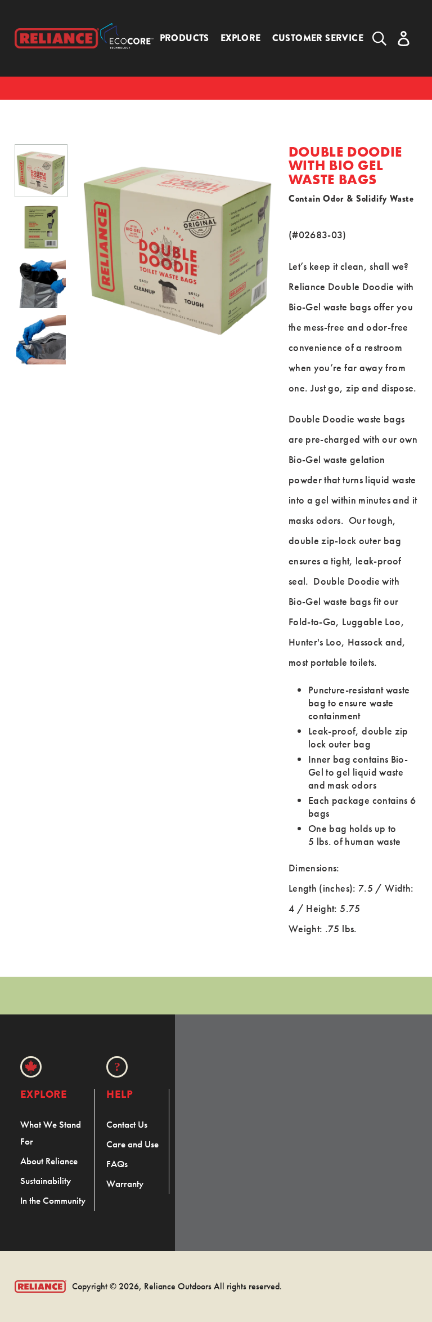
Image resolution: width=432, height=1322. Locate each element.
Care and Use (132, 1144)
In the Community (53, 1200)
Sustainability (45, 1180)
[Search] (379, 38)
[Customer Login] (403, 38)
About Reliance (49, 1161)
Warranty (124, 1183)
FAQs (117, 1164)
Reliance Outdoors (178, 1286)
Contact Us (126, 1124)
